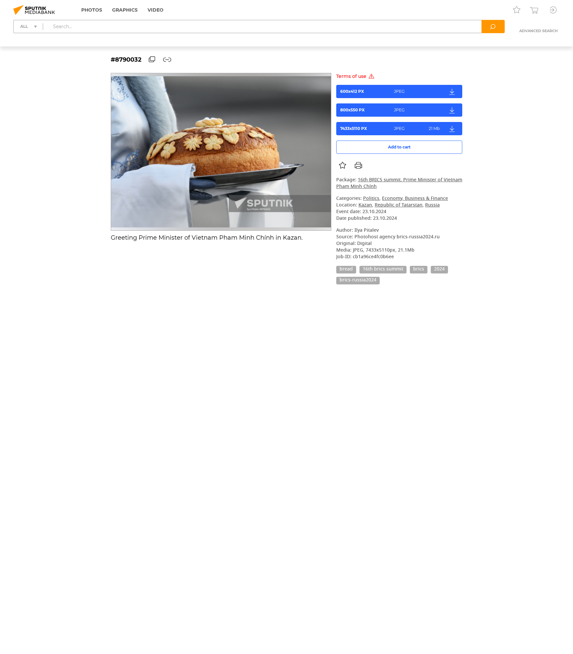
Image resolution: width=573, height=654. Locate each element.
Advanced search (538, 31)
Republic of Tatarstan (398, 205)
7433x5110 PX (390, 128)
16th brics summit (383, 269)
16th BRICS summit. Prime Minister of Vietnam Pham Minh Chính (399, 183)
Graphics (125, 10)
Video (155, 10)
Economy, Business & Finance (415, 199)
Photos (91, 10)
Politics (371, 199)
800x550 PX (372, 109)
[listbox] (342, 165)
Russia (432, 205)
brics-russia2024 (358, 280)
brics (418, 269)
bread (346, 269)
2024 (439, 269)
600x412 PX (372, 91)
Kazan (365, 205)
